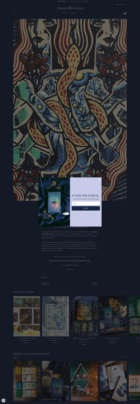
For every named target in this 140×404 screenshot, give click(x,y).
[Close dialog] (99, 179)
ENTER (85, 208)
